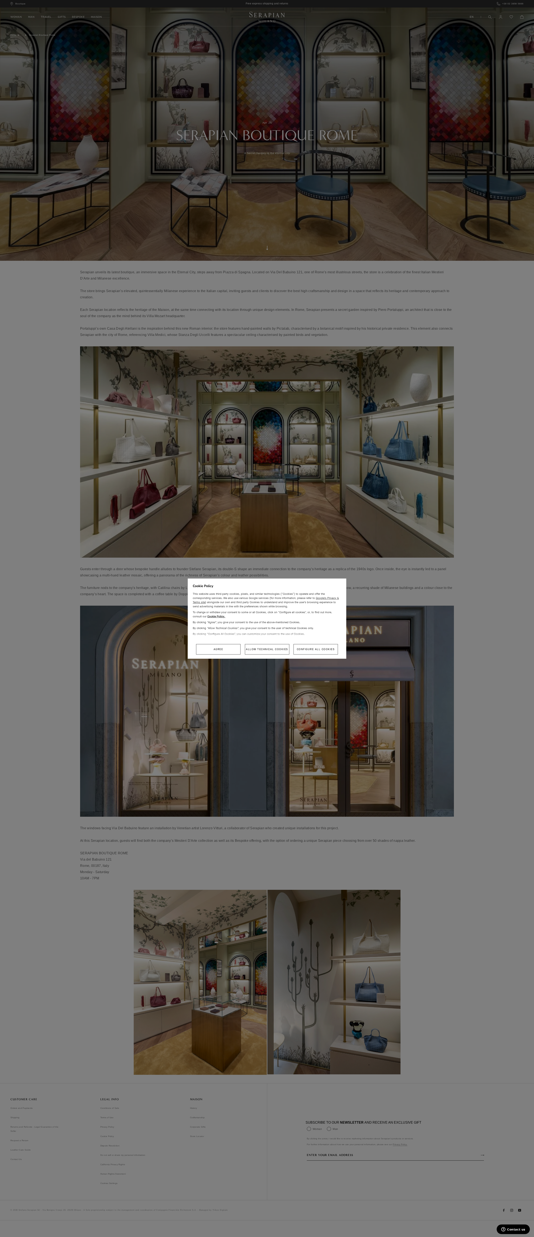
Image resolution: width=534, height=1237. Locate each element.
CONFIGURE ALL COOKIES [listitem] (316, 649)
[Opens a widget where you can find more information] (513, 1229)
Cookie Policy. (216, 616)
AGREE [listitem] (218, 649)
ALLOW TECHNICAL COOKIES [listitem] (267, 649)
